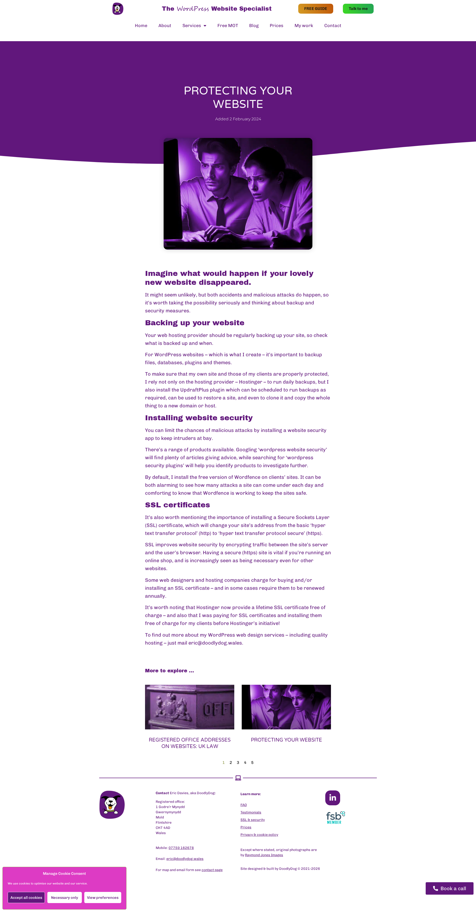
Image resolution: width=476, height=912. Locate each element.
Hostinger (250, 382)
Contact (332, 25)
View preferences (103, 897)
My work (304, 25)
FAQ (243, 805)
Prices (276, 25)
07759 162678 (181, 848)
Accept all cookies (26, 897)
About (164, 25)
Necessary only (64, 897)
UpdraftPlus (194, 390)
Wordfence (247, 477)
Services (191, 25)
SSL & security (252, 820)
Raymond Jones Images (264, 855)
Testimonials (250, 812)
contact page (212, 870)
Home (141, 25)
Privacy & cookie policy (259, 835)
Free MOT (227, 25)
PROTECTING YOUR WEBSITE (286, 740)
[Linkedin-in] (332, 797)
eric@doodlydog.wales (215, 643)
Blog (254, 25)
